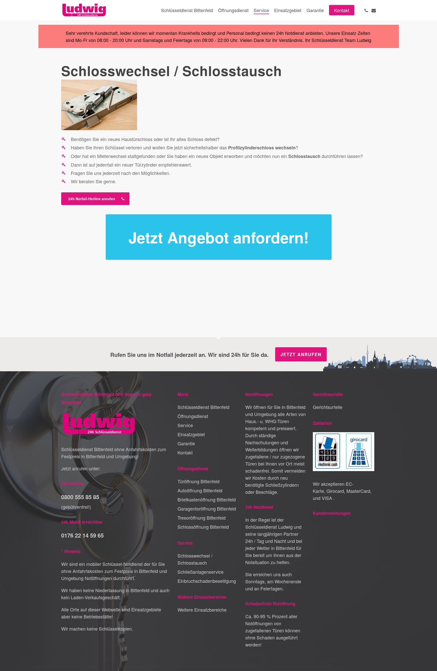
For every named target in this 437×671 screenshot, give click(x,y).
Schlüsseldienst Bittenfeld (203, 407)
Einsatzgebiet (191, 434)
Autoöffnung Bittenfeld (200, 490)
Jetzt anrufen (300, 354)
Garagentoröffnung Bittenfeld (207, 508)
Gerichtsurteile (327, 407)
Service (185, 425)
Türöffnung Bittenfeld (199, 481)
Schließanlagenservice (201, 571)
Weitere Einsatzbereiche (202, 609)
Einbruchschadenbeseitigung (207, 580)
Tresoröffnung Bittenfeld (202, 517)
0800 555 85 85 (80, 497)
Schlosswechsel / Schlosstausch (195, 559)
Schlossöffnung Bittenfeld (203, 526)
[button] (95, 198)
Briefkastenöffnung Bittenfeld (207, 499)
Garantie (186, 443)
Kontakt (185, 452)
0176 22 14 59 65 (82, 535)
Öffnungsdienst (193, 416)
